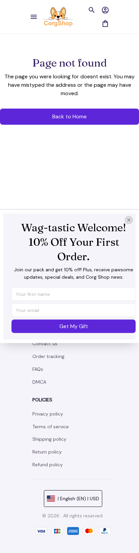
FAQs (37, 369)
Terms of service (50, 427)
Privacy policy (47, 414)
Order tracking (48, 356)
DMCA (39, 382)
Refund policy (47, 465)
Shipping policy (49, 439)
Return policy (47, 452)
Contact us (44, 344)
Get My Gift (73, 326)
